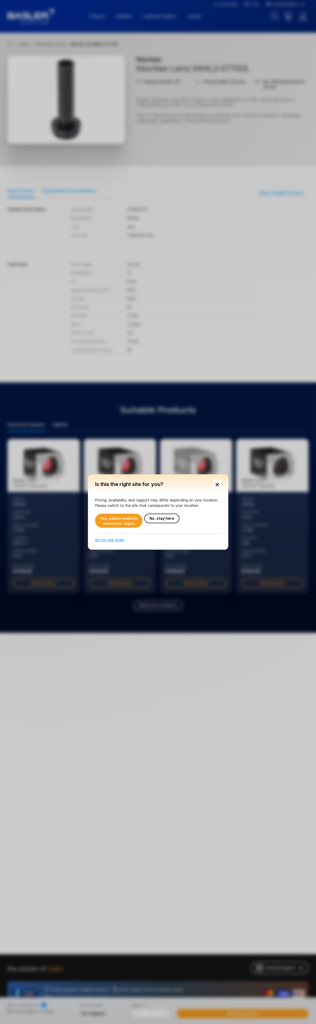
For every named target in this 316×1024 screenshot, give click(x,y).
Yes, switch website (119, 520)
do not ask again (109, 540)
